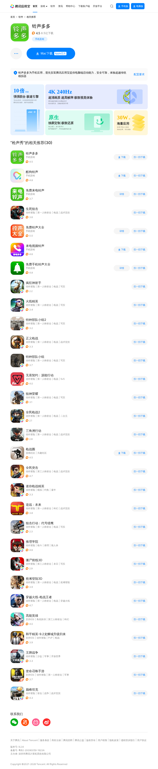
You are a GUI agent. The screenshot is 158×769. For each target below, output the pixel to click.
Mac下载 (53, 53)
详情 (121, 194)
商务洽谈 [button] (56, 740)
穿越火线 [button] (65, 600)
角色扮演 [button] (41, 619)
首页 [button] (12, 16)
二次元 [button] (64, 415)
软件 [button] (20, 16)
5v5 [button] (63, 378)
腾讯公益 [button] (79, 740)
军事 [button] (46, 656)
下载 (123, 157)
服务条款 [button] (44, 740)
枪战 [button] (56, 212)
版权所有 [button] (91, 740)
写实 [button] (63, 286)
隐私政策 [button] (114, 740)
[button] (20, 6)
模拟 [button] (39, 489)
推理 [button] (46, 545)
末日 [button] (56, 563)
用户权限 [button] (102, 740)
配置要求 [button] (139, 74)
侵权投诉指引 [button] (128, 740)
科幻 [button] (56, 508)
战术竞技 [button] (65, 212)
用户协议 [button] (141, 740)
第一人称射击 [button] (44, 212)
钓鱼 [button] (46, 489)
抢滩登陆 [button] (65, 582)
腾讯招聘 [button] (67, 740)
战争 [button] (46, 693)
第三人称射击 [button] (44, 471)
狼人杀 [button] (54, 545)
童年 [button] (53, 489)
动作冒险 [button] (30, 212)
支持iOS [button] (30, 619)
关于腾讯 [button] (15, 740)
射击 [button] (39, 693)
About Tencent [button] (30, 740)
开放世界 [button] (56, 656)
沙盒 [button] (39, 656)
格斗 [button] (39, 545)
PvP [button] (50, 637)
